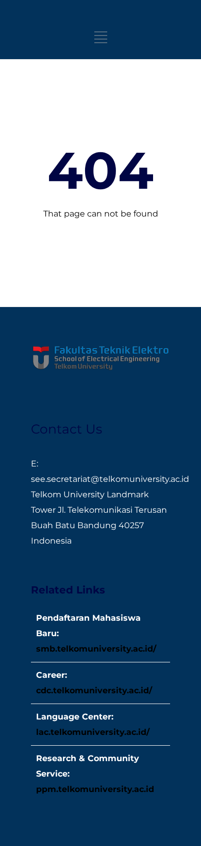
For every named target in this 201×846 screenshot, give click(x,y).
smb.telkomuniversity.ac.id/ (96, 649)
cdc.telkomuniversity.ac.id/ (94, 690)
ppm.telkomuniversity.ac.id (95, 789)
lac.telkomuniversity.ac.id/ (92, 732)
